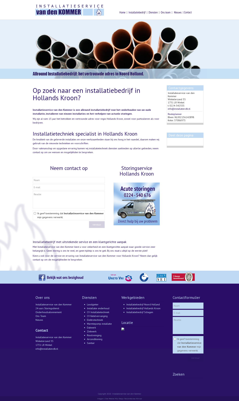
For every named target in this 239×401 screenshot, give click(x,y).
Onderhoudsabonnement (49, 312)
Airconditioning (94, 339)
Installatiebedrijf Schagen (139, 312)
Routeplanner (175, 114)
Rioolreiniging (94, 335)
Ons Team (41, 316)
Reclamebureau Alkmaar (133, 399)
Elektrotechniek (95, 319)
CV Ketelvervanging (97, 316)
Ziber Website (109, 399)
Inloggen (100, 399)
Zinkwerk (91, 331)
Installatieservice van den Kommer (54, 304)
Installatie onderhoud (98, 308)
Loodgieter (93, 304)
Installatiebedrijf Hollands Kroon (143, 308)
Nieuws (39, 319)
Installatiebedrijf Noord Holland (143, 304)
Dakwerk (91, 327)
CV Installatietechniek (98, 312)
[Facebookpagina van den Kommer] (71, 282)
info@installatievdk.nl (179, 108)
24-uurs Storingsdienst (47, 308)
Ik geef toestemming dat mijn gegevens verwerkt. (70, 215)
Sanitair (91, 343)
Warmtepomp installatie (99, 323)
